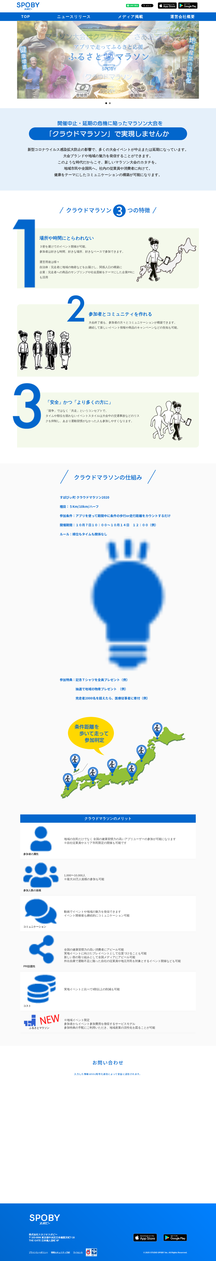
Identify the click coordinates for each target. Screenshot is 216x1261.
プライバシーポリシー (38, 1252)
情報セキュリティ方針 (60, 1252)
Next (204, 60)
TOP (25, 16)
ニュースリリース (74, 16)
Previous (12, 60)
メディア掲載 (130, 16)
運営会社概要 (182, 16)
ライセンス (78, 1252)
